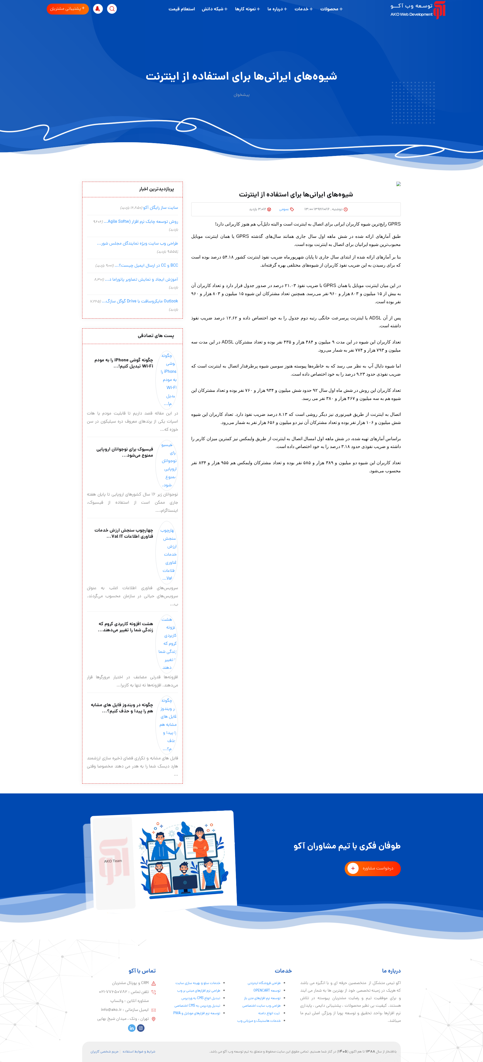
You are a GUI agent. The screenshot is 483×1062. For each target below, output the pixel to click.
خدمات (302, 9)
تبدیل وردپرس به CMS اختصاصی (197, 1006)
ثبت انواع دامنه (269, 1013)
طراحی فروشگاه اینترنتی (264, 983)
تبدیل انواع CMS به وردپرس (200, 998)
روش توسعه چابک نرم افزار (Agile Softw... (141, 222)
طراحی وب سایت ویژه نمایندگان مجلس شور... (137, 243)
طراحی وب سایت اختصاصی (261, 1006)
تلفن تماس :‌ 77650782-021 (124, 992)
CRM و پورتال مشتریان (130, 983)
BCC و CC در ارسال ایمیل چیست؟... (146, 265)
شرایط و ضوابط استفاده (139, 1051)
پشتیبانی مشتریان (65, 9)
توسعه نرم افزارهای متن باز (262, 998)
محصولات (329, 9)
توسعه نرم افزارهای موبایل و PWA (196, 1013)
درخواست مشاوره (378, 868)
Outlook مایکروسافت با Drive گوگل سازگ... (140, 301)
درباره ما (275, 9)
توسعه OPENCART (267, 991)
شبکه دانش (212, 9)
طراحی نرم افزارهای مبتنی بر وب (198, 991)
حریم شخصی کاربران (105, 1051)
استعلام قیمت (182, 9)
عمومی (284, 209)
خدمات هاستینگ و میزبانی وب (259, 1021)
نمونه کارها (245, 9)
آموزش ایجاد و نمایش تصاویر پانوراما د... (141, 279)
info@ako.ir (111, 1010)
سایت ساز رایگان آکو (160, 208)
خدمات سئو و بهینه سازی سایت (198, 983)
